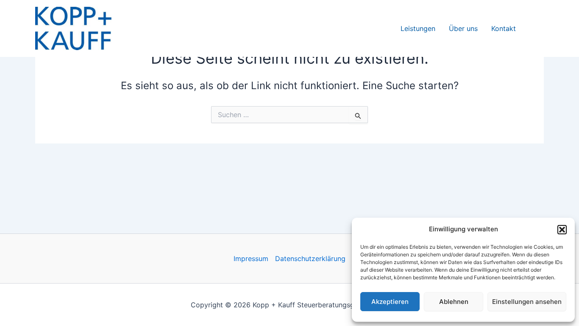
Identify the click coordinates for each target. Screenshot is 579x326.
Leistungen (418, 28)
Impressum (251, 258)
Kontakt (503, 28)
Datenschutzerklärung (310, 258)
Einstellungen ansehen (527, 302)
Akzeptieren (390, 302)
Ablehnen (453, 302)
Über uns (463, 28)
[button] (562, 229)
